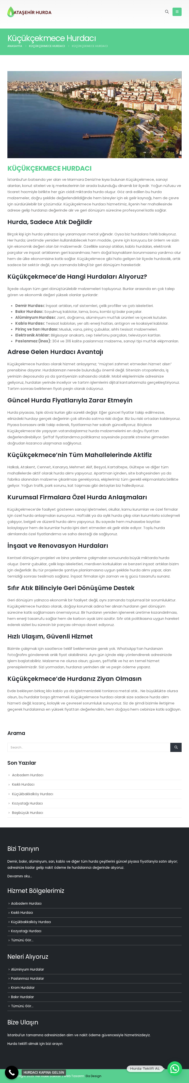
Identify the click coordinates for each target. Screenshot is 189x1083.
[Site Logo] (29, 11)
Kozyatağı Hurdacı (27, 803)
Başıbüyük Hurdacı (27, 812)
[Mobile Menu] (177, 12)
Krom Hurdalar (23, 987)
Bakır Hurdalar (22, 997)
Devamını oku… (19, 876)
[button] (167, 12)
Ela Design (93, 1076)
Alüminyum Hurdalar (27, 969)
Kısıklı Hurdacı (23, 784)
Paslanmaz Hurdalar (27, 978)
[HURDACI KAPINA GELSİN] (11, 1072)
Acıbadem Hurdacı (27, 775)
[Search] (176, 747)
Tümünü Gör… (22, 940)
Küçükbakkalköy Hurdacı (32, 794)
